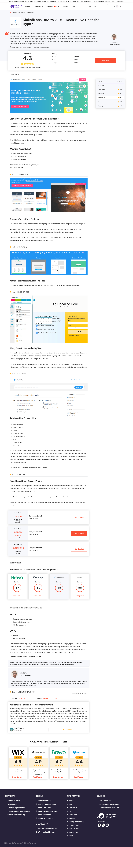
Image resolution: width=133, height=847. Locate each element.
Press (71, 836)
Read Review (17, 777)
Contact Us (73, 808)
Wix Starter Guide (106, 801)
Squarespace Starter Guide (109, 804)
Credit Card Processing (16, 815)
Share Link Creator (45, 808)
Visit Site (105, 61)
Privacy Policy (74, 825)
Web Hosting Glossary (46, 832)
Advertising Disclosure (117, 1)
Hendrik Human (115, 44)
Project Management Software (18, 811)
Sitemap (72, 818)
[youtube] (107, 825)
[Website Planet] (10, 12)
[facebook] (99, 825)
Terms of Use (74, 829)
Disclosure (73, 815)
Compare (16, 596)
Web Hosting (12, 804)
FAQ (70, 811)
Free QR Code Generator (47, 804)
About (71, 801)
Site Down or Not (44, 815)
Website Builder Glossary (47, 828)
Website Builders (13, 801)
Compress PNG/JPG (45, 801)
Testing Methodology (76, 822)
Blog (70, 804)
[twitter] (103, 825)
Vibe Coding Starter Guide (109, 808)
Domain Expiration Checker (48, 811)
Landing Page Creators (16, 808)
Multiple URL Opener (45, 818)
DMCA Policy (73, 832)
